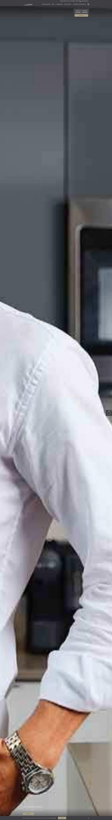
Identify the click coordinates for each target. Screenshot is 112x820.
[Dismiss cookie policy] (88, 818)
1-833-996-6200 (84, 1)
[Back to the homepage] (28, 4)
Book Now (81, 15)
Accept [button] (62, 818)
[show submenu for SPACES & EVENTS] (72, 4)
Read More (54, 818)
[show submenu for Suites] (55, 4)
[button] (78, 12)
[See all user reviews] (111, 411)
